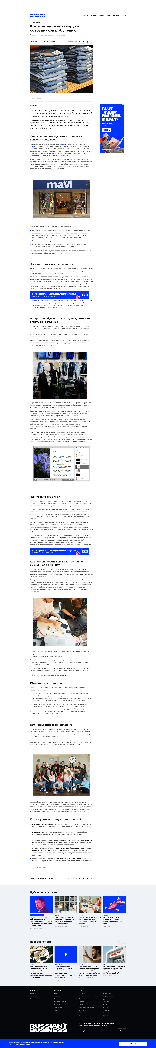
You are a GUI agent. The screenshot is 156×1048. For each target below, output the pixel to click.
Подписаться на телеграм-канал (43, 878)
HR (80, 1013)
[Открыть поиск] (125, 15)
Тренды (106, 1015)
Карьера (39, 22)
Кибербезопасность (86, 1007)
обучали (33, 161)
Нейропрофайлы (60, 1001)
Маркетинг (107, 993)
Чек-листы (58, 1007)
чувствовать (77, 237)
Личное (106, 1001)
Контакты (33, 999)
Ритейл (39, 98)
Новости (86, 15)
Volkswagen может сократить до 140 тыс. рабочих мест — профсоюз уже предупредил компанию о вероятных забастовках (65, 972)
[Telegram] (120, 1030)
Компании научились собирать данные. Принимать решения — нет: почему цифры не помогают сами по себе (41, 921)
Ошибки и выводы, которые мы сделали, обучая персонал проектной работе (90, 920)
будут (64, 144)
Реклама (82, 993)
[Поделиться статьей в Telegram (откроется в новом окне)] (79, 42)
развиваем (34, 146)
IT (79, 1015)
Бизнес (81, 1001)
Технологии (107, 1013)
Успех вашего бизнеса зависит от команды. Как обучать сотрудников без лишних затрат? (65, 920)
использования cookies (41, 1042)
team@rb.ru (83, 1031)
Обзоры (108, 15)
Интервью (116, 15)
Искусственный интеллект (88, 996)
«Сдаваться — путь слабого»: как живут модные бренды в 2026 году (112, 920)
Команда (33, 993)
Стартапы (106, 1010)
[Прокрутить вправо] (124, 892)
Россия (105, 1007)
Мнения (101, 15)
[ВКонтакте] (124, 1030)
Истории (94, 15)
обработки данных (57, 1042)
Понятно (133, 1043)
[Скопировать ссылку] (91, 42)
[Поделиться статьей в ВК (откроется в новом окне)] (83, 42)
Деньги (105, 999)
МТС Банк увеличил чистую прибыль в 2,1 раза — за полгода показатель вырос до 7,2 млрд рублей (114, 970)
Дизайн (81, 1010)
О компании (34, 996)
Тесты (56, 1010)
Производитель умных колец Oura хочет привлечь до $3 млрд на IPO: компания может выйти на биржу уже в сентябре (90, 971)
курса (61, 337)
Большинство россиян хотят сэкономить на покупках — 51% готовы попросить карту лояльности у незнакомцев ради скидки (41, 972)
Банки (81, 999)
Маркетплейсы (108, 996)
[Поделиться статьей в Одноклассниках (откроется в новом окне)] (87, 42)
